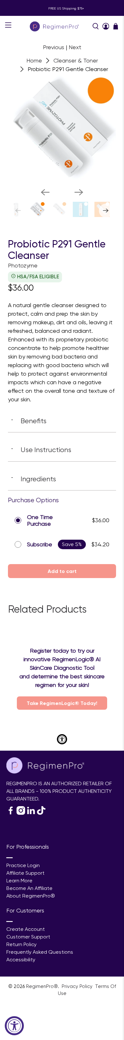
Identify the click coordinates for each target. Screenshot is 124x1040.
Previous (53, 47)
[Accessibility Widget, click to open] (14, 1025)
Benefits (28, 421)
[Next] (79, 192)
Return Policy (21, 944)
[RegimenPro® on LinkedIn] (31, 813)
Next (75, 47)
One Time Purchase (40, 520)
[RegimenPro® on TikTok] (41, 813)
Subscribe (39, 544)
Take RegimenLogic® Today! (62, 703)
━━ (9, 858)
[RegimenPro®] (55, 26)
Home (34, 60)
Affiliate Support (25, 873)
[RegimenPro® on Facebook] (10, 813)
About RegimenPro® (30, 896)
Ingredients (33, 479)
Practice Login (23, 865)
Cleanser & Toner (75, 60)
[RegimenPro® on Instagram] (21, 813)
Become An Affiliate (29, 888)
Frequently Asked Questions (39, 952)
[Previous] (45, 192)
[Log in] (106, 26)
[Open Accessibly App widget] (62, 739)
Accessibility (20, 960)
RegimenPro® (42, 986)
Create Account (25, 929)
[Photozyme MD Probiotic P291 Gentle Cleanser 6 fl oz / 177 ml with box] (62, 129)
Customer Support (28, 937)
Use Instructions (41, 449)
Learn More (19, 881)
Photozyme (23, 265)
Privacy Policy (78, 986)
